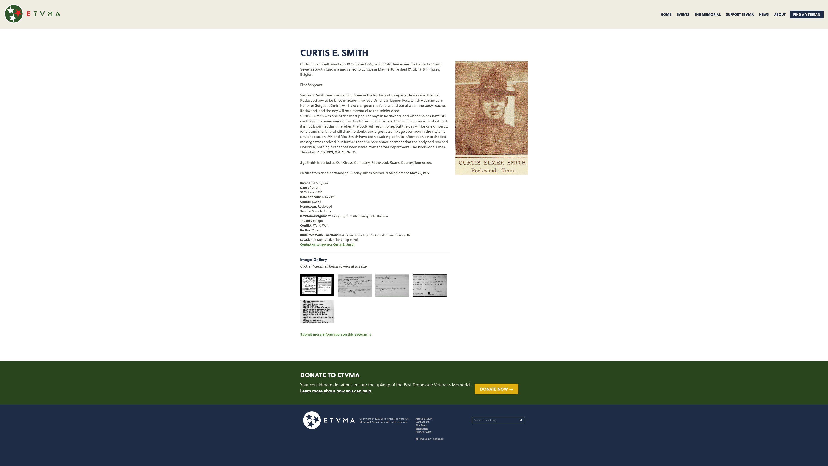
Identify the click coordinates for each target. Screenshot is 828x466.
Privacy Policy (423, 432)
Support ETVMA (740, 14)
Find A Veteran (806, 14)
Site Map (421, 425)
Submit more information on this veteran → (336, 334)
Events (683, 14)
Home (666, 14)
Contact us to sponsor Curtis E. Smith (327, 244)
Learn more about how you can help (335, 391)
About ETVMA (424, 418)
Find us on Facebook (431, 439)
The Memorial (708, 14)
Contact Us (422, 422)
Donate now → (496, 389)
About (780, 14)
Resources (422, 429)
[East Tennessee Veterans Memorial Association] (32, 21)
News (764, 14)
